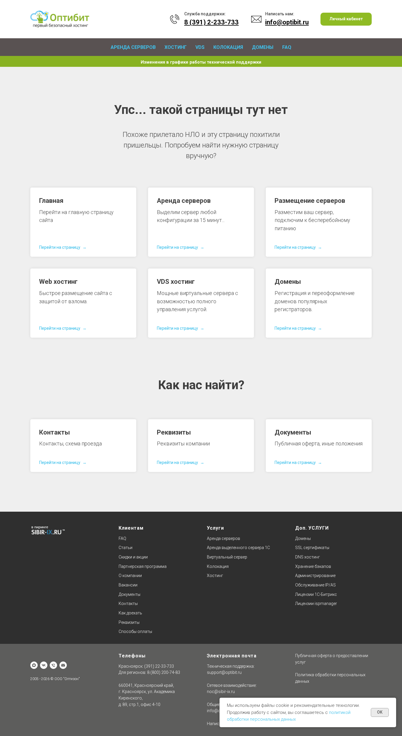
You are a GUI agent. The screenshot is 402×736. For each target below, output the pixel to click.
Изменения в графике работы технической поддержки (201, 62)
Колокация (228, 47)
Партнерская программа (143, 566)
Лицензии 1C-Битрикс (316, 594)
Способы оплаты (135, 631)
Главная (51, 200)
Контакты (54, 432)
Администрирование (315, 575)
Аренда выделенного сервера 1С (238, 547)
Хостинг (176, 47)
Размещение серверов (310, 200)
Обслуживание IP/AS (315, 585)
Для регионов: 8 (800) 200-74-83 (149, 672)
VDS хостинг (176, 281)
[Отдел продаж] (63, 665)
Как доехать (130, 613)
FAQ (286, 47)
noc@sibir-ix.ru (221, 691)
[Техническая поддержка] (53, 665)
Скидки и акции (133, 557)
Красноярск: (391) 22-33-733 (146, 666)
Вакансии (128, 585)
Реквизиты (174, 432)
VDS (200, 47)
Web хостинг (58, 281)
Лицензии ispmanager (316, 603)
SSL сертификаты (312, 547)
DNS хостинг (307, 557)
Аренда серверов (133, 47)
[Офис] (34, 665)
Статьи (125, 547)
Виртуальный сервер (227, 557)
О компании (130, 575)
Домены (262, 47)
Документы (293, 432)
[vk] (43, 665)
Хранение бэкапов (313, 566)
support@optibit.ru (224, 672)
